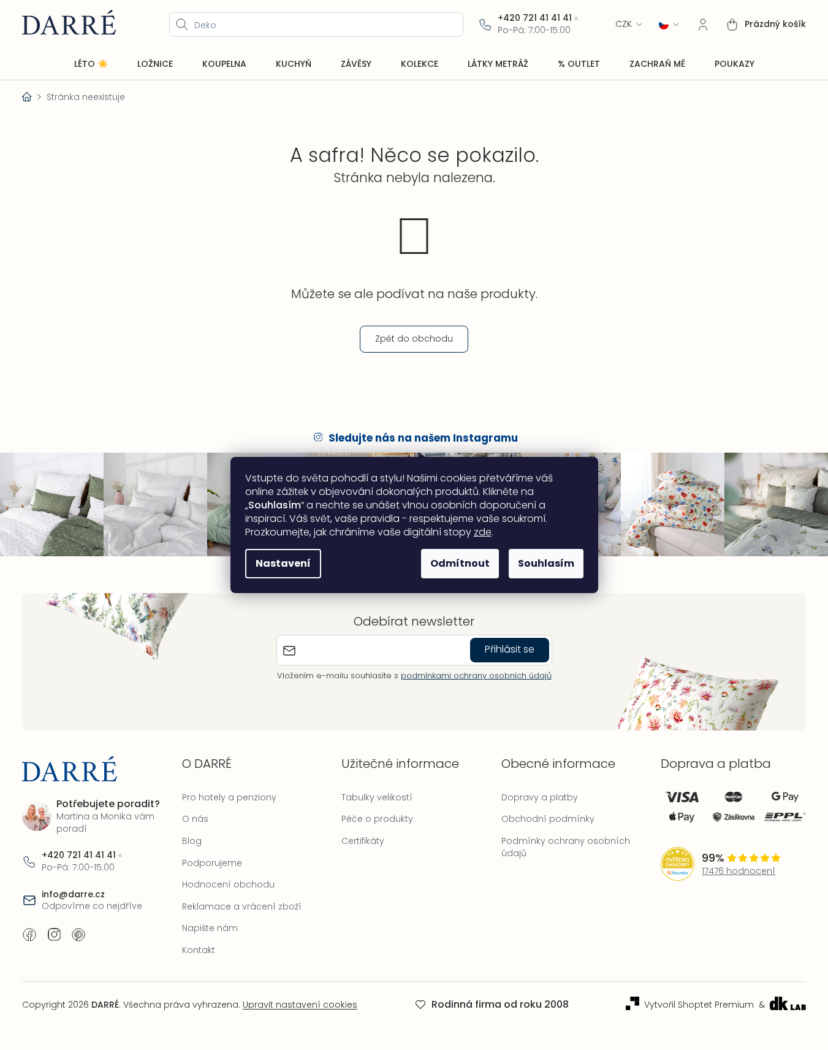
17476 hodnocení (738, 871)
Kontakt (198, 950)
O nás (195, 819)
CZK (623, 24)
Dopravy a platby (539, 797)
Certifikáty (362, 841)
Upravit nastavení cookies (300, 1004)
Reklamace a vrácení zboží (242, 906)
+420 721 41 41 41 (535, 18)
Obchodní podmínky (547, 819)
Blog (192, 841)
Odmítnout (460, 563)
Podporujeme (212, 863)
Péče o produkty (377, 819)
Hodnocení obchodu (228, 884)
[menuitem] (91, 64)
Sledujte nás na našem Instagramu (423, 438)
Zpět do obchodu (414, 338)
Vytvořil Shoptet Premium (699, 1005)
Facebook (29, 934)
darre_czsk (54, 934)
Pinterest (78, 934)
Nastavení (283, 563)
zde (483, 532)
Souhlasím (546, 563)
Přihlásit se (509, 649)
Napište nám (210, 928)
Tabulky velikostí (376, 797)
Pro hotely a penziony (229, 797)
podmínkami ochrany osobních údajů (476, 675)
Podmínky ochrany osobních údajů (565, 847)
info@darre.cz (73, 894)
